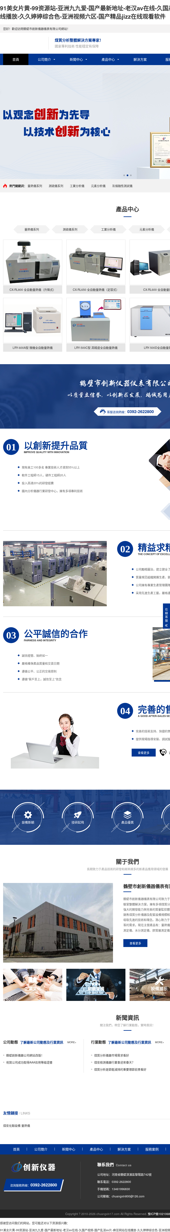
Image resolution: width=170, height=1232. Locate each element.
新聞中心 (76, 59)
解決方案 (140, 59)
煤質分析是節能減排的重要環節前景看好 (120, 1069)
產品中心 (108, 59)
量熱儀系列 (35, 186)
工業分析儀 (77, 186)
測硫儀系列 (56, 186)
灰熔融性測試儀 (122, 186)
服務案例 (152, 1149)
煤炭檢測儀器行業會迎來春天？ (114, 1062)
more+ (71, 1042)
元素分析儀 (98, 186)
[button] (124, 175)
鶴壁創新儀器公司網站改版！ (25, 1055)
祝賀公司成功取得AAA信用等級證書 (29, 1062)
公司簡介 (44, 59)
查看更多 (143, 753)
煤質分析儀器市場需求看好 (111, 1055)
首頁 (15, 59)
